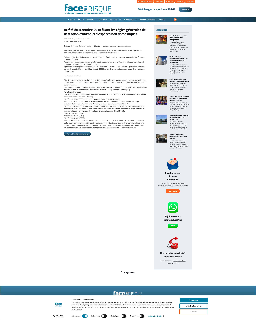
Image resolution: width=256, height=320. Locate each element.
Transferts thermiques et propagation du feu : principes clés (178, 37)
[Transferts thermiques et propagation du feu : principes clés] (161, 36)
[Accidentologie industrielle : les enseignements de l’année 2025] (161, 116)
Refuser (193, 312)
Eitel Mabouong (79, 39)
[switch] (104, 316)
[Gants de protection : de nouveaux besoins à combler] (161, 80)
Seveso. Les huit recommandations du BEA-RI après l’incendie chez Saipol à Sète (179, 59)
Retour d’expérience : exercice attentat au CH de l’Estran (178, 136)
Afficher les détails (154, 316)
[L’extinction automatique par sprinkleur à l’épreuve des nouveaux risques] (161, 97)
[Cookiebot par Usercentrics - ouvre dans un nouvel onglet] (58, 316)
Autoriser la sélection (193, 306)
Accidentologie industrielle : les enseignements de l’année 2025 (179, 117)
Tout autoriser (194, 300)
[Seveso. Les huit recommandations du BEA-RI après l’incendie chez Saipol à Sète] (161, 57)
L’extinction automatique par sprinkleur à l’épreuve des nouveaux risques (179, 98)
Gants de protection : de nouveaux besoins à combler (179, 80)
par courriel (173, 263)
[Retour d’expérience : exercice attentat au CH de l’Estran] (161, 135)
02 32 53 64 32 (180, 261)
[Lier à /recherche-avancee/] (175, 19)
